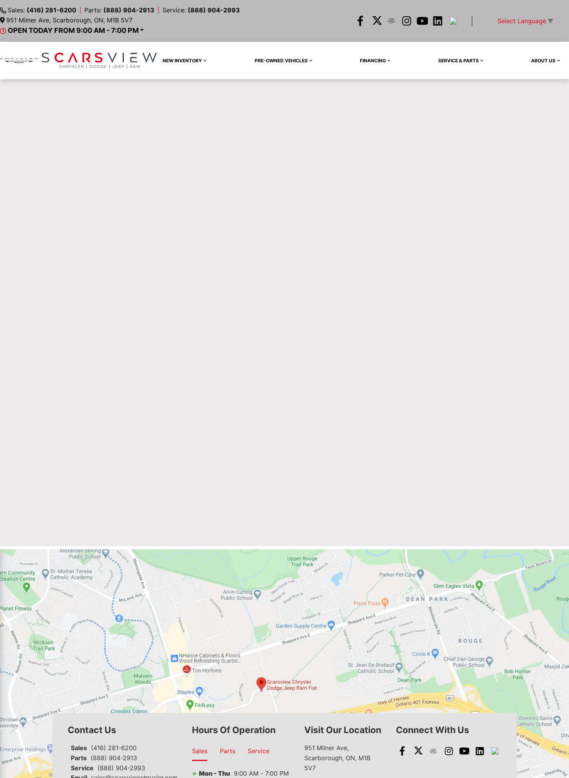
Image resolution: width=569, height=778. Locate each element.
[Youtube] (422, 21)
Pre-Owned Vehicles (281, 60)
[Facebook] (360, 21)
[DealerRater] (391, 21)
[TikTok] (453, 21)
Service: (201, 10)
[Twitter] (375, 21)
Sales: (42, 10)
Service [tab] (258, 751)
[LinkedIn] (437, 21)
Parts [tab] (227, 751)
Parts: (119, 10)
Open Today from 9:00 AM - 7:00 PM (73, 30)
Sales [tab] (199, 751)
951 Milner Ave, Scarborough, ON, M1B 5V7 (69, 20)
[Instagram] (406, 21)
